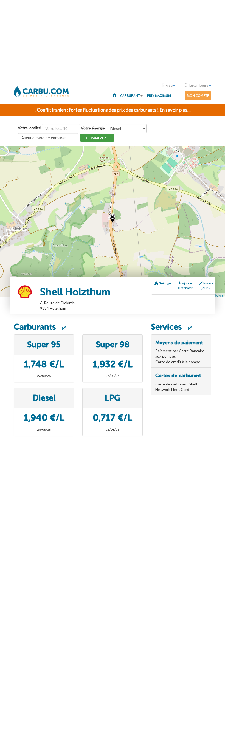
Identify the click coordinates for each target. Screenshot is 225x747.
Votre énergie (93, 128)
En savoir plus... (175, 110)
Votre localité (29, 127)
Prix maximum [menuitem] (159, 96)
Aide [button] (169, 85)
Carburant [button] (130, 96)
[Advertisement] (112, 40)
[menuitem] (114, 94)
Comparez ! (97, 138)
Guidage (164, 283)
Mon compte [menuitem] (198, 96)
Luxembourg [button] (199, 85)
